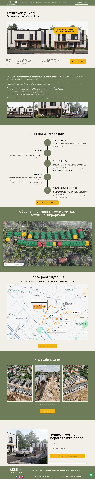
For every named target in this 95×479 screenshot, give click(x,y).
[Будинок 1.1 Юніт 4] (78, 243)
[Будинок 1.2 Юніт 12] (51, 244)
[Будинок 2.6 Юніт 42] (49, 233)
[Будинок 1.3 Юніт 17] (33, 243)
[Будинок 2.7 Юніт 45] (43, 237)
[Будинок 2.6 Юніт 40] (49, 238)
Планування (39, 2)
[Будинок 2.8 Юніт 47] (37, 234)
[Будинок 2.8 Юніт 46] (36, 236)
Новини (72, 470)
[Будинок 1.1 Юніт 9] (62, 243)
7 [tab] (53, 404)
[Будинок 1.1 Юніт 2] (84, 243)
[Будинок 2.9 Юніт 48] (31, 234)
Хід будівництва (56, 2)
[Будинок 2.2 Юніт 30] (74, 231)
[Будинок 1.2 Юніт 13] (47, 244)
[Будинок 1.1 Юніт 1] (87, 243)
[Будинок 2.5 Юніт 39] (56, 237)
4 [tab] (46, 404)
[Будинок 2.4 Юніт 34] (63, 237)
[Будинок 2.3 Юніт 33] (69, 237)
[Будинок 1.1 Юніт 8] (66, 243)
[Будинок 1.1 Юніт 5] (75, 243)
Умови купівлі (47, 2)
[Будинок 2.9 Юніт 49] (30, 236)
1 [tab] (40, 404)
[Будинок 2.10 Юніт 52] (21, 234)
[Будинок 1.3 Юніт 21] (22, 242)
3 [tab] (44, 404)
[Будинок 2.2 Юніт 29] (74, 233)
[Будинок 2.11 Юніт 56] (9, 235)
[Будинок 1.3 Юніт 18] (30, 243)
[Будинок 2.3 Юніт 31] (68, 233)
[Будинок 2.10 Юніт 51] (18, 234)
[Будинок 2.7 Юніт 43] (43, 233)
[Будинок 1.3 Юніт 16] (36, 243)
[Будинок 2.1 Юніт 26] (82, 236)
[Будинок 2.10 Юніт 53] (24, 234)
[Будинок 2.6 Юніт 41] (49, 235)
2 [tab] (42, 404)
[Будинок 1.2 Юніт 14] (44, 244)
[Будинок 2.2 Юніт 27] (75, 237)
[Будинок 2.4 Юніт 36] (62, 233)
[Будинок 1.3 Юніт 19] (27, 243)
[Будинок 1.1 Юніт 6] (72, 243)
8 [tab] (55, 404)
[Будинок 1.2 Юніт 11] (54, 244)
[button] (81, 3)
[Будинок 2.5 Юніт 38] (56, 235)
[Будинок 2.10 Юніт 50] (16, 234)
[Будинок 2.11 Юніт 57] (10, 233)
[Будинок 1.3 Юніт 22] (19, 241)
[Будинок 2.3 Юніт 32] (69, 235)
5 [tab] (49, 404)
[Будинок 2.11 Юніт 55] (8, 237)
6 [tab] (51, 404)
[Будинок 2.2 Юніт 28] (75, 234)
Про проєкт (25, 2)
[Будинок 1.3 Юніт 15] (39, 244)
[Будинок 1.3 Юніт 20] (25, 242)
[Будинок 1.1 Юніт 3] (81, 243)
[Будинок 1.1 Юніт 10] (59, 243)
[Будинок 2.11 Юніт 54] (7, 239)
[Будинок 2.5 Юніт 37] (56, 233)
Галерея (32, 2)
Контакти (64, 2)
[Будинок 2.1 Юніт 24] (81, 232)
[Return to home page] (12, 3)
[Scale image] (20, 110)
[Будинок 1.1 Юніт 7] (69, 243)
